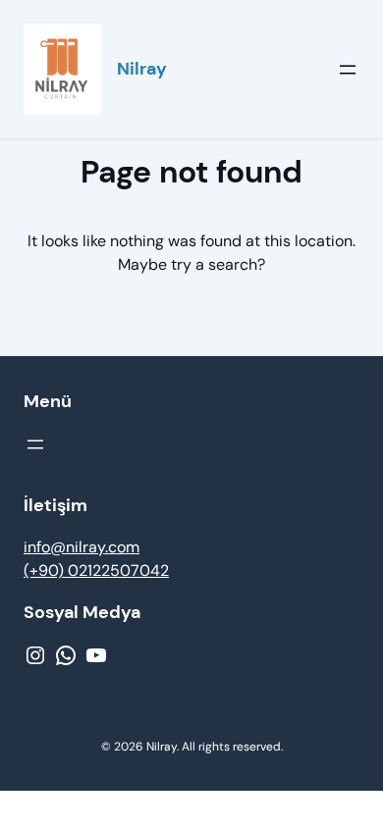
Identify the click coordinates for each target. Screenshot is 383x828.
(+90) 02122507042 (96, 570)
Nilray (142, 68)
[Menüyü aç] (347, 69)
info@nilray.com (81, 547)
